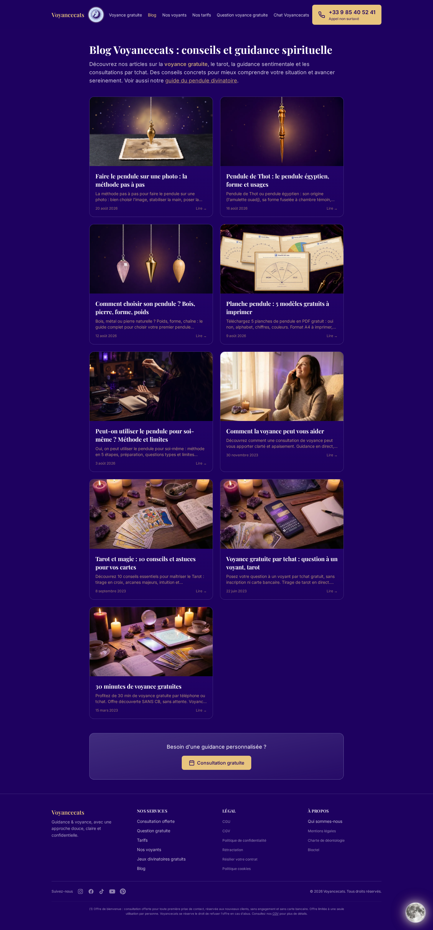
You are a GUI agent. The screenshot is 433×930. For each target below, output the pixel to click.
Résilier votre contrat (239, 859)
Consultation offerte (156, 821)
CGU (226, 821)
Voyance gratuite (125, 14)
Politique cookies (236, 868)
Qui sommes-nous (325, 821)
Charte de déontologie (326, 840)
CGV (226, 831)
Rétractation (232, 850)
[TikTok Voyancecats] (102, 891)
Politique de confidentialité (244, 840)
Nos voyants (174, 14)
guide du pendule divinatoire (201, 80)
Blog (152, 14)
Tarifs (142, 840)
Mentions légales (322, 831)
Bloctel (313, 850)
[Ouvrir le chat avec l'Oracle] (415, 911)
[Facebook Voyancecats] (91, 891)
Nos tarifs (201, 14)
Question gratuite (153, 830)
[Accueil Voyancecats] (96, 14)
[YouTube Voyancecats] (112, 891)
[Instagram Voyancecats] (80, 891)
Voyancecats (68, 15)
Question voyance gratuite (242, 14)
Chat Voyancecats (291, 14)
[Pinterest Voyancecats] (123, 891)
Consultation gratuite (220, 763)
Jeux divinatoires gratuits (161, 858)
